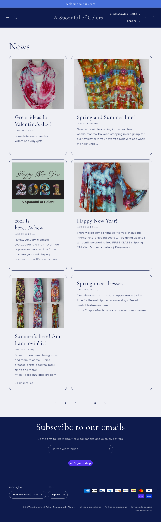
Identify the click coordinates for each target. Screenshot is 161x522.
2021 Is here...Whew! (30, 224)
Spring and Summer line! (106, 117)
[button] (8, 18)
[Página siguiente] (105, 403)
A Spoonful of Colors (41, 507)
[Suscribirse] (109, 449)
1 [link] (56, 403)
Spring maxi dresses (100, 283)
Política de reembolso (90, 507)
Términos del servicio (141, 507)
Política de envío (143, 511)
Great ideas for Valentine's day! (33, 120)
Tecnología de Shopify (64, 507)
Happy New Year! (97, 220)
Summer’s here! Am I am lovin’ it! (37, 339)
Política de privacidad (116, 507)
